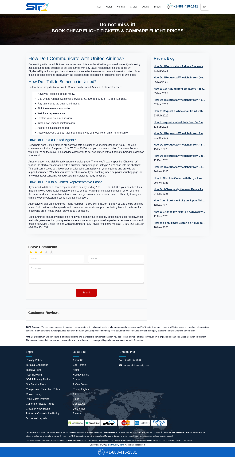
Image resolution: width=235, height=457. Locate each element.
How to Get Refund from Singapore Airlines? (180, 88)
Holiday (121, 6)
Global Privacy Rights (38, 408)
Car (99, 6)
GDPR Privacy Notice (38, 379)
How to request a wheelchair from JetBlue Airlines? (180, 122)
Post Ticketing (34, 374)
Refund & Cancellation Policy (42, 413)
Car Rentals (79, 365)
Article (145, 6)
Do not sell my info (36, 418)
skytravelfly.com (115, 444)
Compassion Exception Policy (43, 389)
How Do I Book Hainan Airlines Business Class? (180, 66)
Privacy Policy (34, 360)
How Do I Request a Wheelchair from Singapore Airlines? (180, 133)
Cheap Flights (81, 389)
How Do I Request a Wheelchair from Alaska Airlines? (180, 100)
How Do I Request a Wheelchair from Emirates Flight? (180, 155)
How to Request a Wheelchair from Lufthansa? (180, 111)
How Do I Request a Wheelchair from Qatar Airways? (180, 77)
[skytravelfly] (38, 7)
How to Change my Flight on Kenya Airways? (180, 211)
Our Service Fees (36, 384)
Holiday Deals (81, 374)
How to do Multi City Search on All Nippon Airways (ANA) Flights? (180, 223)
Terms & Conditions (37, 365)
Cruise (133, 6)
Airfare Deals (80, 384)
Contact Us (79, 403)
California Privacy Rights (40, 403)
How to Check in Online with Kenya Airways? (180, 178)
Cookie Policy (34, 394)
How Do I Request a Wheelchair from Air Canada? (180, 144)
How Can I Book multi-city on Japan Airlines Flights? (180, 200)
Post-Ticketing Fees (143, 440)
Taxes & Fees (33, 370)
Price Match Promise (37, 399)
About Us (78, 360)
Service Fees (126, 440)
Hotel (109, 6)
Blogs (157, 6)
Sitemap (77, 413)
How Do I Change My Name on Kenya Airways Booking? (180, 189)
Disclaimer (79, 408)
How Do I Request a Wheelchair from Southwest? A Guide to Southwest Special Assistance (180, 167)
